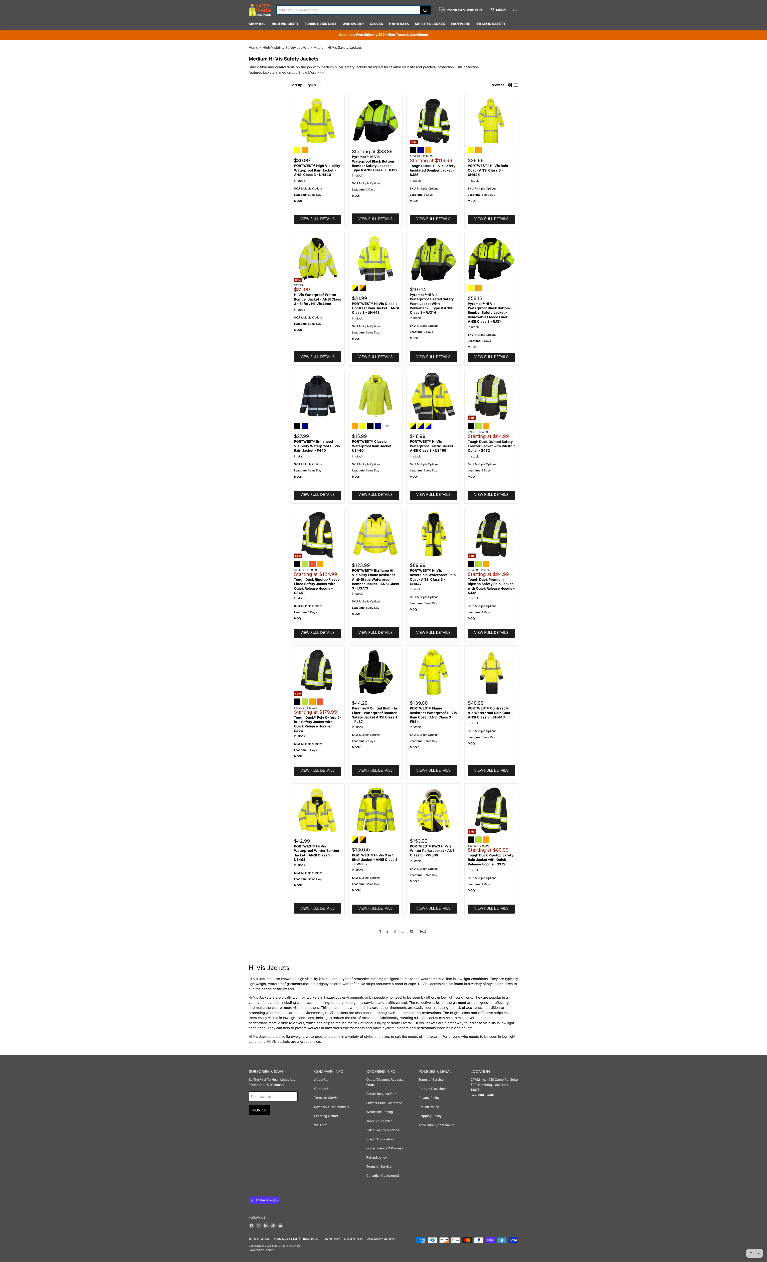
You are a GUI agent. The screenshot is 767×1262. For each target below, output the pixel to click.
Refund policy (376, 1157)
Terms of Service (326, 1098)
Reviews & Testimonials (331, 1107)
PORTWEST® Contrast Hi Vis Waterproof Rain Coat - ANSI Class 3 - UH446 (490, 712)
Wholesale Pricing (379, 1112)
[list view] (516, 85)
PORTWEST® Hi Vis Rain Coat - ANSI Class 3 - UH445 (488, 170)
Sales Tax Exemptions (382, 1130)
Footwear (461, 24)
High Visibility (285, 24)
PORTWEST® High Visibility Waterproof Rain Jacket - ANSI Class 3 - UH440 (317, 170)
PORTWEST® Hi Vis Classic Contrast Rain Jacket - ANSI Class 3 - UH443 (375, 308)
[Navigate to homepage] (260, 10)
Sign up (259, 1110)
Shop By (256, 24)
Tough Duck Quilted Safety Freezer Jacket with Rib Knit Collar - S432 (491, 446)
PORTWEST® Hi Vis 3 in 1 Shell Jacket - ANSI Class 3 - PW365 (374, 859)
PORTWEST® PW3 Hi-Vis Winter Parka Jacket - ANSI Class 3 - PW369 (433, 850)
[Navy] (421, 151)
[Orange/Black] (363, 840)
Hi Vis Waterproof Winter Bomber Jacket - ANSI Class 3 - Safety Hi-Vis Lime (317, 299)
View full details (317, 218)
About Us (321, 1079)
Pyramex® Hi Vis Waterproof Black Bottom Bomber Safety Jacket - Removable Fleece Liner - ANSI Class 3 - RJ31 (489, 312)
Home (253, 48)
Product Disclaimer (432, 1089)
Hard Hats (399, 24)
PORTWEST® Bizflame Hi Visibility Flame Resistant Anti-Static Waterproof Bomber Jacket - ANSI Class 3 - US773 (375, 579)
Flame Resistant (320, 24)
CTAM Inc (478, 1079)
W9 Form (321, 1125)
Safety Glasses (430, 24)
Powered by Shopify (261, 1249)
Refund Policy (428, 1107)
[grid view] (510, 85)
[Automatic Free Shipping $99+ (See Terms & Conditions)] (383, 35)
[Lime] (479, 426)
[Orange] (305, 151)
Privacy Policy (429, 1098)
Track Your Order (379, 1121)
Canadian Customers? (382, 1176)
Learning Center (326, 1116)
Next (422, 931)
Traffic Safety (491, 24)
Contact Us (322, 1089)
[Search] (425, 10)
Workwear (353, 24)
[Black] (413, 151)
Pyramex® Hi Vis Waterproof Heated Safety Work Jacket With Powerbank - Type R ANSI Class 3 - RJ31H (432, 304)
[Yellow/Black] (356, 840)
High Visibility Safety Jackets (286, 48)
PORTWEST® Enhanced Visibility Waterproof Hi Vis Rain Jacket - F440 (317, 446)
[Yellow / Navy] (421, 426)
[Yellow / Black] (356, 289)
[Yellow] (298, 151)
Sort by (296, 85)
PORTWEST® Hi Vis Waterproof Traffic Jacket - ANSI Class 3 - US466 (433, 446)
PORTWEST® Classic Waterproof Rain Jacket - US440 (373, 446)
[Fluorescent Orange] (313, 564)
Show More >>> (311, 72)
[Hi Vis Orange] (320, 702)
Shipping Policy (430, 1116)
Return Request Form (381, 1094)
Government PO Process (384, 1148)
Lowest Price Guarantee (384, 1103)
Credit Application (380, 1139)
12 (411, 931)
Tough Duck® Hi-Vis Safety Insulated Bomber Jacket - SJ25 (432, 170)
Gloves (376, 24)
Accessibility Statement (436, 1125)
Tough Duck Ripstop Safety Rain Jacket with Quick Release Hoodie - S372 (490, 859)
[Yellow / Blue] (429, 426)
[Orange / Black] (363, 289)
